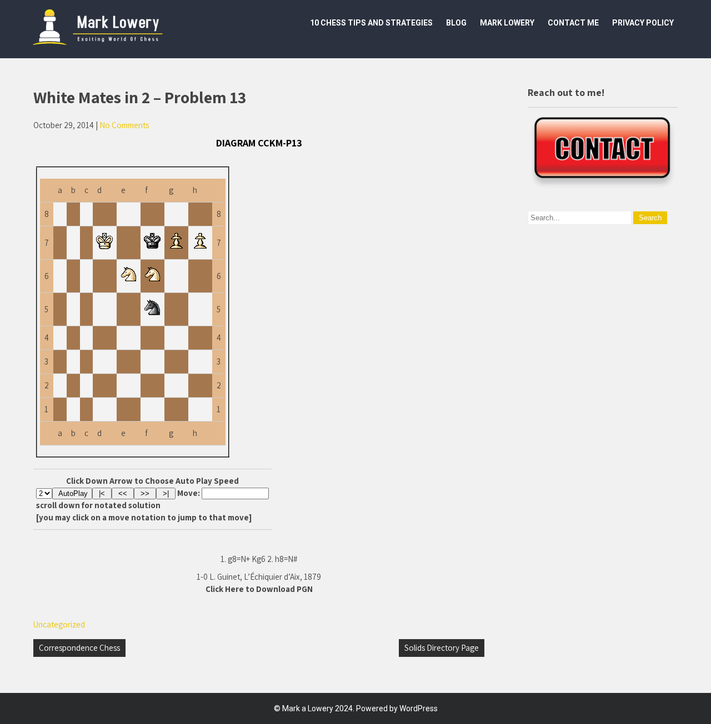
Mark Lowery (507, 22)
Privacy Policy (643, 22)
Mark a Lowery (307, 708)
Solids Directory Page (441, 647)
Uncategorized (59, 624)
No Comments (124, 125)
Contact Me (573, 22)
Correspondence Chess (79, 647)
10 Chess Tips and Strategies (371, 22)
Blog (456, 22)
